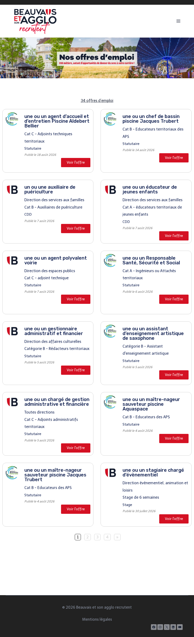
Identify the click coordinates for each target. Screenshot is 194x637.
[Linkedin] (173, 627)
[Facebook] (154, 627)
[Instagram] (160, 627)
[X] (167, 627)
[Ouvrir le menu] (178, 21)
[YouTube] (180, 627)
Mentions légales (97, 619)
